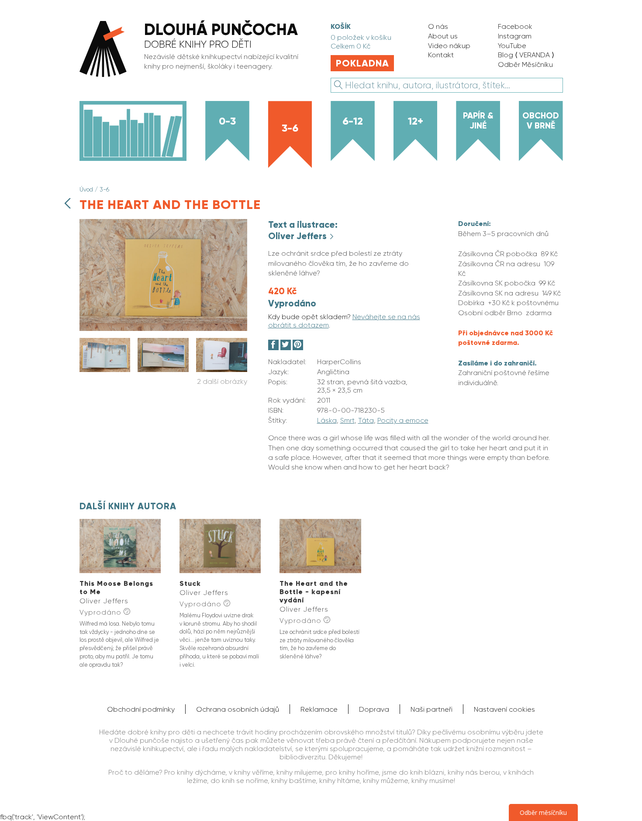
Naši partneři (431, 709)
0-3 (227, 121)
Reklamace (319, 709)
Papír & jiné (478, 120)
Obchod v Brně (540, 120)
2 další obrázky (222, 381)
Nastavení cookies (504, 709)
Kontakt (441, 55)
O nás (438, 26)
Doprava (374, 709)
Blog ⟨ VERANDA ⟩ (526, 55)
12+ (415, 121)
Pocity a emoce (402, 420)
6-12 (352, 121)
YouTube (512, 46)
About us (443, 36)
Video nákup (449, 46)
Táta (366, 420)
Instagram (515, 36)
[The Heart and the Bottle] (163, 328)
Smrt (347, 420)
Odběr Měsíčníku (525, 64)
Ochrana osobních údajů (237, 709)
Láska (327, 420)
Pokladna (362, 63)
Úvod (86, 189)
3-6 (290, 128)
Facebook (515, 26)
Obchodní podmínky (141, 709)
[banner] (194, 50)
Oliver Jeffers (298, 236)
